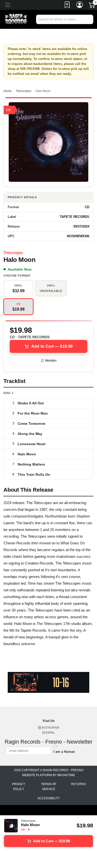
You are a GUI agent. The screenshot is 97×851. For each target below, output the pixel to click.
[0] (92, 5)
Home (7, 91)
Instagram (50, 727)
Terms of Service (48, 786)
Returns (78, 784)
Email (50, 732)
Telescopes (23, 91)
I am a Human (64, 752)
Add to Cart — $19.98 (52, 346)
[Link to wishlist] (67, 6)
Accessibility (49, 798)
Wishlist (50, 360)
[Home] (16, 19)
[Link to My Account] (79, 6)
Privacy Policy (18, 786)
